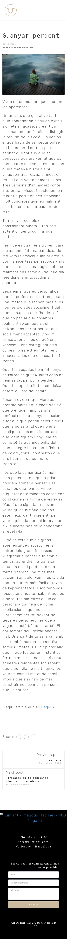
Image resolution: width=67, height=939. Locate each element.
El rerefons (52, 760)
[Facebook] (18, 737)
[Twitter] (26, 737)
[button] (55, 10)
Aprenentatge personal (18, 47)
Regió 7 (48, 707)
